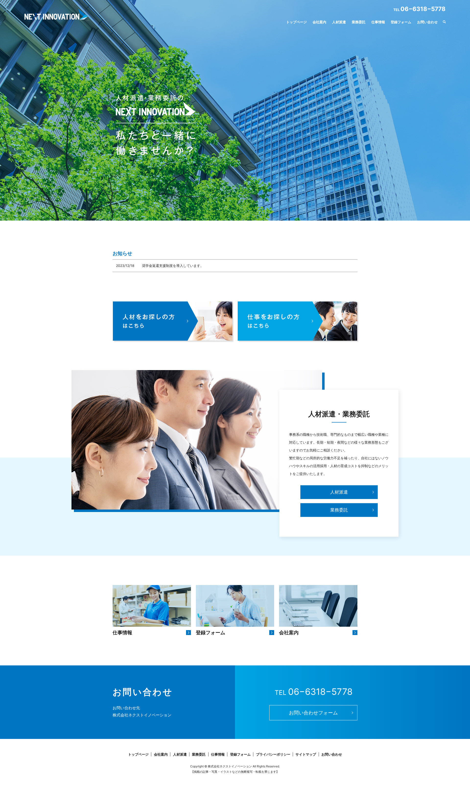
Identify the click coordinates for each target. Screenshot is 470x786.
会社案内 (319, 22)
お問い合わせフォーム (313, 713)
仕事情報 (378, 22)
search (444, 22)
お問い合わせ (427, 22)
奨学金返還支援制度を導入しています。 (173, 265)
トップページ (296, 22)
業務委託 (358, 22)
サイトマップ (305, 754)
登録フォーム (401, 22)
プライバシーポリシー (273, 754)
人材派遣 (339, 22)
